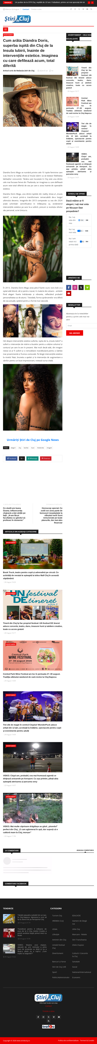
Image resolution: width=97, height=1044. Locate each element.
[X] (79, 9)
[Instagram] (75, 9)
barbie (26, 448)
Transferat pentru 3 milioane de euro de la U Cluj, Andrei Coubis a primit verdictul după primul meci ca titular (32, 932)
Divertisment (8, 35)
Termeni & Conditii (87, 1040)
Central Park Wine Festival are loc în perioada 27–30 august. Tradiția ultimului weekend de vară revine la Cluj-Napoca (78, 105)
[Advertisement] (32, 148)
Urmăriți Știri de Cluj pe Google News (33, 440)
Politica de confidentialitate (68, 1040)
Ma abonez (74, 333)
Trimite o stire (36, 9)
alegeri (13, 448)
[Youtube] (87, 9)
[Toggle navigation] (5, 29)
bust (32, 448)
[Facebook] (71, 9)
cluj (20, 448)
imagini (49, 448)
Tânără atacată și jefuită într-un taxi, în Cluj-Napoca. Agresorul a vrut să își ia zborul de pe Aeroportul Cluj (32, 917)
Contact (26, 9)
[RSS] (91, 9)
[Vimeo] (83, 9)
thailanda (40, 448)
